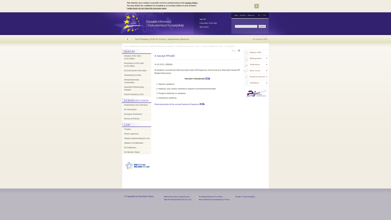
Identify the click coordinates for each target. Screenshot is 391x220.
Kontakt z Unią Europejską (245, 197)
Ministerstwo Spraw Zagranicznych (177, 197)
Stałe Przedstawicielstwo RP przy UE (177, 199)
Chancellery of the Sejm (208, 23)
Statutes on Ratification (133, 143)
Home (126, 46)
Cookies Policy (191, 3)
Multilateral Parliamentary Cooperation (162, 46)
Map (236, 15)
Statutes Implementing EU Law (137, 138)
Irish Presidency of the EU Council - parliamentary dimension (162, 39)
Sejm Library (204, 27)
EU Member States (132, 152)
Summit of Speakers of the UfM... (212, 46)
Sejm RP (202, 19)
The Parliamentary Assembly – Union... (187, 46)
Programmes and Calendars (136, 105)
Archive (243, 15)
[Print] (239, 51)
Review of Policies (131, 119)
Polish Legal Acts (131, 134)
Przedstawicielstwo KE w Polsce (211, 197)
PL (259, 15)
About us (251, 15)
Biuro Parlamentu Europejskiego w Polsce (214, 199)
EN (264, 15)
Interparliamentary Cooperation (138, 46)
